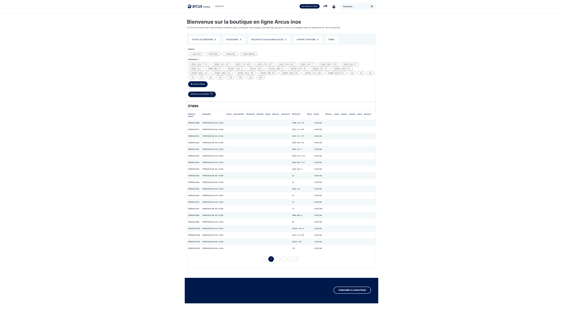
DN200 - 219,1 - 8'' (298, 69)
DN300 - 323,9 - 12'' (342, 69)
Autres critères (198, 84)
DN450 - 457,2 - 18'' (245, 73)
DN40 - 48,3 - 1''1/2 (328, 64)
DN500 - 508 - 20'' (267, 73)
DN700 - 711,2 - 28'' (313, 73)
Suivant (296, 259)
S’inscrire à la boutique (352, 290)
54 (352, 73)
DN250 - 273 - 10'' (320, 69)
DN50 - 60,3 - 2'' (350, 64)
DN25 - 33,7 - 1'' (307, 64)
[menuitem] (219, 6)
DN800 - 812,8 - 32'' (336, 73)
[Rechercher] (372, 6)
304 (260, 77)
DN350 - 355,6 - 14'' (199, 73)
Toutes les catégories (203, 39)
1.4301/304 (196, 54)
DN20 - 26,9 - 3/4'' (286, 64)
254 (250, 77)
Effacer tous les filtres (200, 94)
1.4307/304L (213, 54)
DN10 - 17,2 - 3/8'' (243, 64)
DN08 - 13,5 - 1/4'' (221, 64)
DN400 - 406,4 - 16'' (222, 73)
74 (201, 77)
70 (192, 77)
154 (230, 77)
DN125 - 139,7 (256, 69)
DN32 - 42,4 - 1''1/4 (199, 64)
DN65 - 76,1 (196, 69)
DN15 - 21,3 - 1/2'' (264, 64)
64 (361, 73)
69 (370, 73)
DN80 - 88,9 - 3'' (214, 69)
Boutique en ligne (310, 6)
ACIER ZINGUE (249, 54)
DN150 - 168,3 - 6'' (276, 69)
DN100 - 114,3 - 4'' (235, 69)
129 (220, 77)
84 (211, 77)
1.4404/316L (230, 54)
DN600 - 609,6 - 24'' (290, 73)
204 (240, 77)
